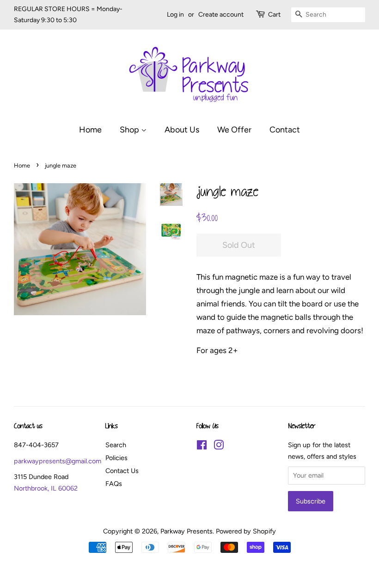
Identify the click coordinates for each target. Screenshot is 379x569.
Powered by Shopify (246, 531)
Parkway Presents (186, 531)
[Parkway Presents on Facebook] (201, 447)
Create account (221, 14)
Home (90, 129)
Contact (284, 129)
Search (115, 445)
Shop (130, 129)
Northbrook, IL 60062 (46, 488)
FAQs (113, 483)
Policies (116, 458)
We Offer (234, 129)
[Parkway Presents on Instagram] (219, 447)
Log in (175, 14)
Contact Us (122, 471)
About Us (182, 129)
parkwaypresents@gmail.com (57, 461)
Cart (274, 14)
